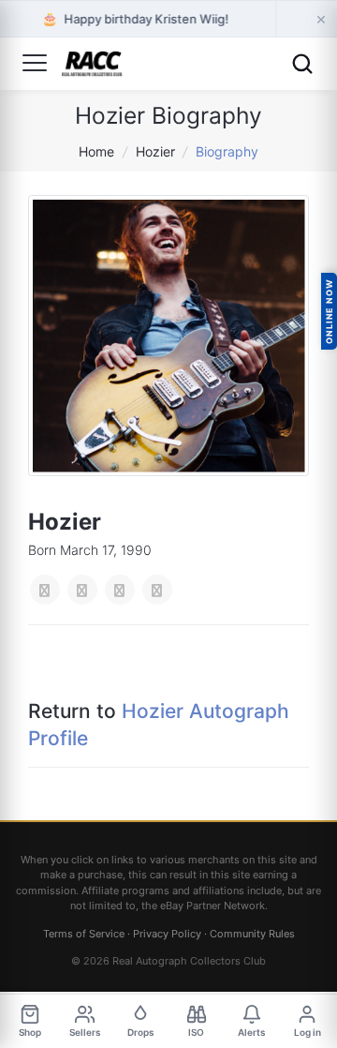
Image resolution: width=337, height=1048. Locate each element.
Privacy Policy (167, 933)
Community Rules (252, 933)
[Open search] (302, 63)
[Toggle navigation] (34, 63)
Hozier (155, 151)
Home (96, 151)
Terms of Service (84, 933)
